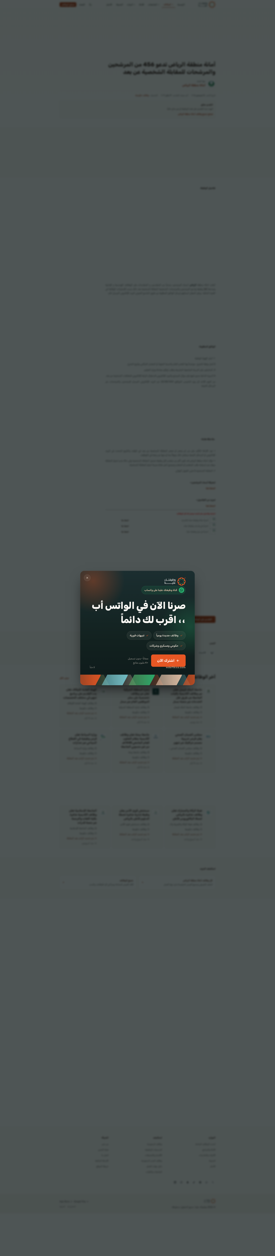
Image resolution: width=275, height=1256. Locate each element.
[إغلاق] (87, 577)
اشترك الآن (165, 660)
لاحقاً (92, 667)
